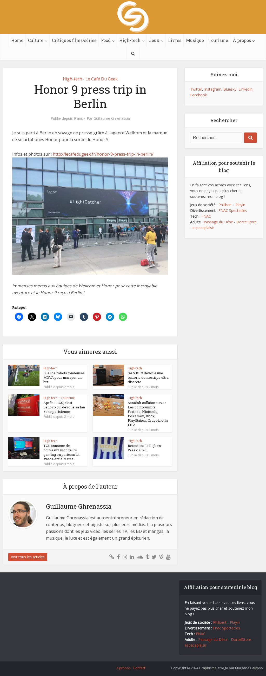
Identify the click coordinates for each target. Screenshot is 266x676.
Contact (139, 668)
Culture (35, 40)
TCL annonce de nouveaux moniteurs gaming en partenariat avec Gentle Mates (61, 452)
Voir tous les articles (28, 556)
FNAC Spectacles (232, 210)
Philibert (225, 204)
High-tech (130, 40)
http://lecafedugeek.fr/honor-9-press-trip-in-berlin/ (103, 154)
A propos (242, 40)
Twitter (196, 89)
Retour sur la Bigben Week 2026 (144, 447)
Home (17, 40)
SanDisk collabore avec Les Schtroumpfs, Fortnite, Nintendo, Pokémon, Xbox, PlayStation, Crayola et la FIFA (148, 413)
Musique (195, 40)
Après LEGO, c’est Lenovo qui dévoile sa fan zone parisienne (64, 407)
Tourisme (218, 40)
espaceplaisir (203, 227)
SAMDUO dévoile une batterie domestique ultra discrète (148, 377)
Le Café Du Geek (101, 79)
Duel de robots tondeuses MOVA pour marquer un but (64, 377)
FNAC (206, 216)
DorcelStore (246, 221)
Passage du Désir (218, 221)
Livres (174, 40)
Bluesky (229, 89)
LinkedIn (245, 89)
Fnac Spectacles (226, 628)
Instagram (212, 89)
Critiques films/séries (74, 40)
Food (106, 40)
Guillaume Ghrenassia (112, 118)
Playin (240, 204)
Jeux (154, 40)
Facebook (198, 94)
